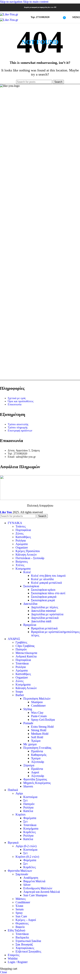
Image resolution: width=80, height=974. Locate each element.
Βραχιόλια (29, 624)
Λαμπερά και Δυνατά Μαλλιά (41, 891)
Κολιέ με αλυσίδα (42, 579)
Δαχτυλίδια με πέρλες (44, 607)
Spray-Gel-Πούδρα (43, 719)
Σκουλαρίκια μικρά (43, 600)
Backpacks (22, 937)
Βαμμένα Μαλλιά (34, 881)
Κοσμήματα (23, 684)
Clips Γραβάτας (25, 646)
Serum (19, 909)
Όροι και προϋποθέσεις (21, 401)
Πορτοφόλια (23, 530)
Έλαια (19, 905)
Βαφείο (20, 927)
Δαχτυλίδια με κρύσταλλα (47, 614)
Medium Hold (39, 733)
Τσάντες (21, 526)
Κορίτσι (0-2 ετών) (27, 856)
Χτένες (20, 565)
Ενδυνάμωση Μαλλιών (37, 888)
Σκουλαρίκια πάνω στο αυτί (48, 593)
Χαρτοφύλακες (25, 948)
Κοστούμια (30, 797)
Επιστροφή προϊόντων (20, 430)
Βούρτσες (22, 561)
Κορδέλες (29, 832)
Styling (27, 709)
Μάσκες (21, 898)
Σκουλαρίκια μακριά (43, 596)
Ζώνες (19, 533)
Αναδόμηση (30, 877)
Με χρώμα (30, 744)
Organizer (22, 547)
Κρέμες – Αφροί (26, 920)
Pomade (28, 723)
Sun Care (21, 916)
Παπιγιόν (21, 649)
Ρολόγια (21, 540)
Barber (20, 695)
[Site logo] (9, 14)
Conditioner (38, 705)
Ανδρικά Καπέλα (26, 656)
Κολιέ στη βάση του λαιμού (48, 575)
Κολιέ (27, 572)
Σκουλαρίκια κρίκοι (43, 589)
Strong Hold (38, 730)
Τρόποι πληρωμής (18, 427)
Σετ (25, 800)
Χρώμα (35, 740)
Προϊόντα (37, 751)
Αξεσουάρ (37, 761)
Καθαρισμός (38, 754)
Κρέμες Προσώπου (28, 551)
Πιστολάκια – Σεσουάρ (30, 558)
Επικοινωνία (14, 404)
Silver (26, 884)
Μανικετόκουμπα (26, 653)
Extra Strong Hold (42, 726)
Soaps (19, 691)
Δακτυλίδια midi (41, 621)
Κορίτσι (20, 814)
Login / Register (18, 962)
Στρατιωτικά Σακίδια (28, 941)
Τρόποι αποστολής (18, 424)
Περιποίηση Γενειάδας (37, 747)
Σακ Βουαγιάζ (24, 944)
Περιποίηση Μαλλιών (36, 698)
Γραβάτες (21, 642)
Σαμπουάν (22, 874)
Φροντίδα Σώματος (35, 779)
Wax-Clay (37, 712)
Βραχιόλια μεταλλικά (44, 628)
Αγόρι (19, 793)
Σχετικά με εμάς (17, 398)
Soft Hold (37, 737)
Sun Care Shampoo (35, 895)
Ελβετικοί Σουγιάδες (28, 951)
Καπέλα (28, 811)
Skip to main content (35, 1)
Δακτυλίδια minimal (43, 610)
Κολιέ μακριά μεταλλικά (46, 582)
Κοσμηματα (23, 568)
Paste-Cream (39, 716)
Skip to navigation (11, 1)
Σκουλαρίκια (31, 586)
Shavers (28, 786)
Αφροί (35, 772)
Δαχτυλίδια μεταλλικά (44, 617)
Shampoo (37, 702)
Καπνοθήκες (23, 537)
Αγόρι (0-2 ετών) (26, 846)
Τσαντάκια (22, 663)
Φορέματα (29, 818)
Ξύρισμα (28, 765)
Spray (19, 912)
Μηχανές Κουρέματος (37, 783)
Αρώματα (22, 544)
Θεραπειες (22, 923)
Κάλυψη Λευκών (26, 554)
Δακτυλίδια (30, 603)
